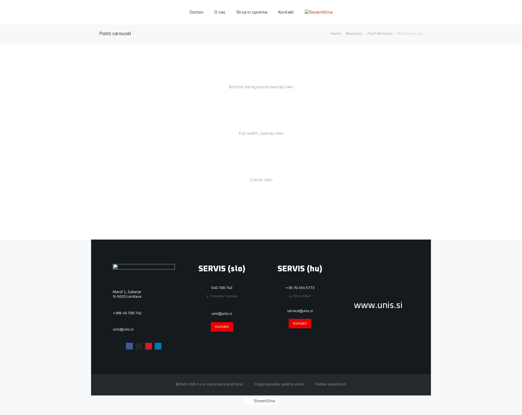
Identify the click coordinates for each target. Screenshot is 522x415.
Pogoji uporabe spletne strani (279, 384)
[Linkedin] (158, 346)
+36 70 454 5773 (300, 288)
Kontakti (222, 327)
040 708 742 (221, 288)
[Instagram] (139, 346)
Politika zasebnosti (330, 384)
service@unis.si (300, 311)
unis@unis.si (123, 329)
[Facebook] (129, 346)
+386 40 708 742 (127, 313)
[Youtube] (148, 346)
